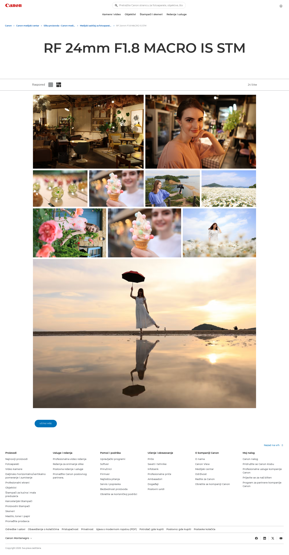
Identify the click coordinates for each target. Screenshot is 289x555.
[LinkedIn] (264, 538)
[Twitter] (272, 538)
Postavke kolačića (204, 529)
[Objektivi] (137, 14)
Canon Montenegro (17, 538)
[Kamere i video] (122, 14)
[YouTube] (281, 538)
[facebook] (256, 538)
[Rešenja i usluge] (188, 14)
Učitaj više (46, 423)
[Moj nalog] (281, 6)
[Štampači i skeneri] (164, 14)
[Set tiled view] (50, 84)
